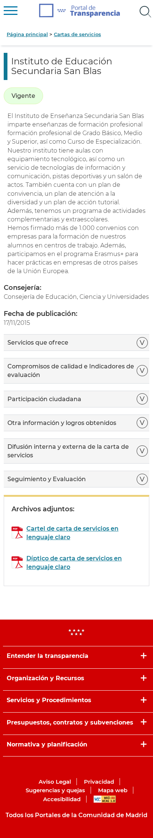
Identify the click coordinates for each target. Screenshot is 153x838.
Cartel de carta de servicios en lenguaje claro (72, 533)
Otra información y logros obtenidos (62, 422)
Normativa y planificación (47, 744)
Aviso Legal (55, 781)
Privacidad (99, 781)
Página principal (27, 34)
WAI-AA (105, 799)
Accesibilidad (62, 799)
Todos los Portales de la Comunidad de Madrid (76, 815)
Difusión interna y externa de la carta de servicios (68, 451)
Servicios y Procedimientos (49, 700)
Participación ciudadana (45, 399)
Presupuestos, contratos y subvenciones (70, 722)
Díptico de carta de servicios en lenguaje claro (74, 562)
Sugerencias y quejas (55, 790)
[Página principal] (79, 10)
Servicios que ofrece (38, 342)
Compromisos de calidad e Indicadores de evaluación (70, 370)
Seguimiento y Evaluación (46, 479)
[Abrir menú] (145, 11)
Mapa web (112, 790)
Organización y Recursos (45, 678)
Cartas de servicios (77, 34)
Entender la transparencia (47, 655)
